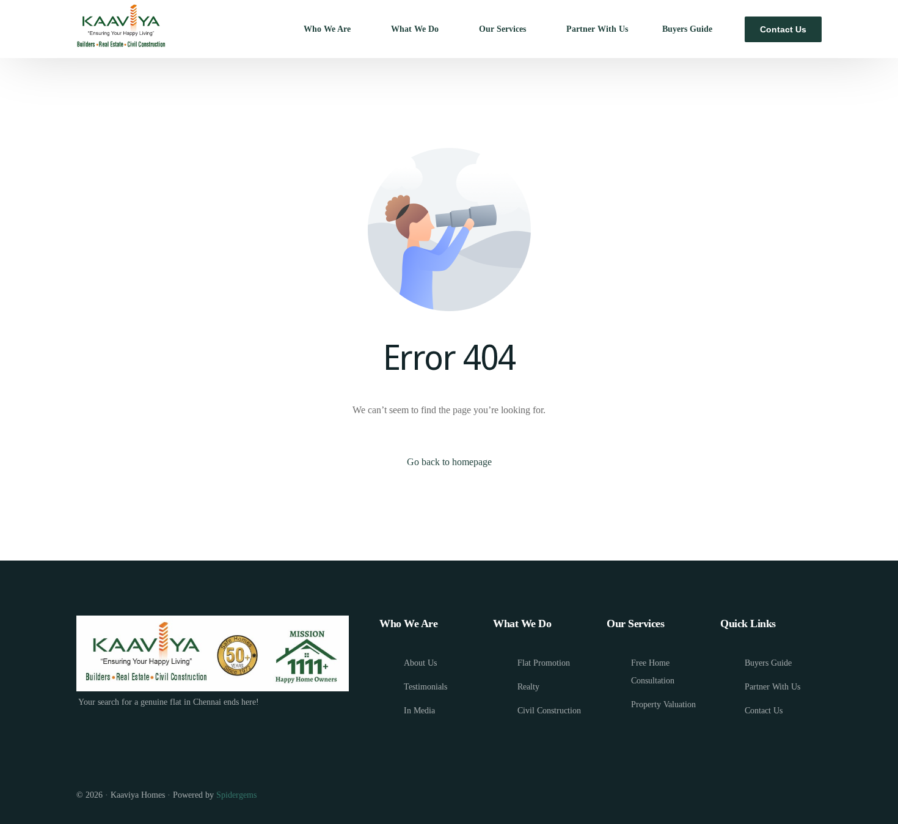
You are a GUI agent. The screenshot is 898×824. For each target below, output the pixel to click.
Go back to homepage (449, 462)
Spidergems (236, 795)
